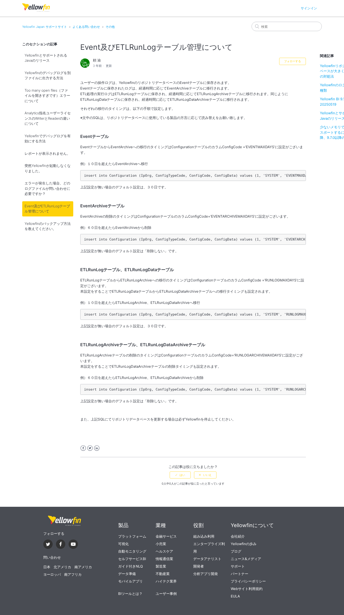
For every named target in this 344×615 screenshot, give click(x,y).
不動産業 (163, 574)
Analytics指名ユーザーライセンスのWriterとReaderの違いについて (48, 118)
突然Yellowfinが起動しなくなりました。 (48, 168)
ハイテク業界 (166, 581)
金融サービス (166, 536)
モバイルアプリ (130, 581)
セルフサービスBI (132, 559)
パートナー (239, 574)
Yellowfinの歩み (243, 544)
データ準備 (127, 574)
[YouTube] (73, 544)
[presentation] (64, 521)
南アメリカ (83, 567)
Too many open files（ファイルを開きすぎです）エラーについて (47, 95)
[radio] (180, 474)
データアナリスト (207, 559)
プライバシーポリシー (248, 581)
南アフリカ (73, 574)
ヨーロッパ (52, 574)
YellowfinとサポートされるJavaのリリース (46, 58)
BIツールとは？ (130, 593)
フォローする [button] (292, 61)
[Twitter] (48, 544)
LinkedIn (97, 448)
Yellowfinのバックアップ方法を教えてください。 (48, 226)
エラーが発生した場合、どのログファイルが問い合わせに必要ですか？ (47, 188)
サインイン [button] (309, 8)
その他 (110, 27)
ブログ (236, 551)
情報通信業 (164, 559)
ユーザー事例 (166, 593)
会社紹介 (238, 536)
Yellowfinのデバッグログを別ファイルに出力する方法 (48, 75)
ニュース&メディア (246, 559)
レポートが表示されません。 (47, 153)
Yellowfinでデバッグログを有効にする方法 (48, 139)
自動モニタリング (132, 551)
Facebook (83, 448)
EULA (235, 596)
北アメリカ (62, 567)
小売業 (161, 544)
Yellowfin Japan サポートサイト (44, 27)
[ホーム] (36, 10)
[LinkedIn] (60, 544)
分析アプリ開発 (205, 574)
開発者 (198, 566)
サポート (238, 566)
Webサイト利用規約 (247, 588)
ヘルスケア (164, 551)
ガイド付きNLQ (130, 566)
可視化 (123, 544)
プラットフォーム (132, 536)
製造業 (161, 566)
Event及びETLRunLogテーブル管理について (47, 209)
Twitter (90, 448)
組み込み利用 (203, 536)
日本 (46, 567)
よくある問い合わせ (86, 27)
